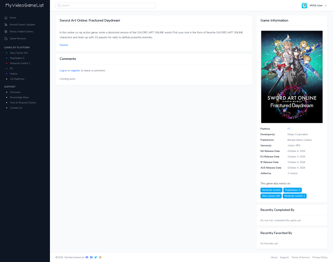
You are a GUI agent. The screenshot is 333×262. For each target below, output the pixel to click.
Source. (64, 45)
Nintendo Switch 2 (20, 63)
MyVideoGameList (74, 257)
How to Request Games (23, 102)
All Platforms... (18, 79)
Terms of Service (300, 257)
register (75, 70)
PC (11, 68)
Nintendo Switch (271, 190)
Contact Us (16, 107)
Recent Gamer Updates (22, 24)
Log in (63, 70)
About (274, 257)
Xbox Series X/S (19, 53)
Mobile (13, 73)
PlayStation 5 (17, 58)
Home (13, 17)
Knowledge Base (19, 97)
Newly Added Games (21, 31)
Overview (15, 92)
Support (284, 257)
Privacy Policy (320, 257)
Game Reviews (18, 38)
